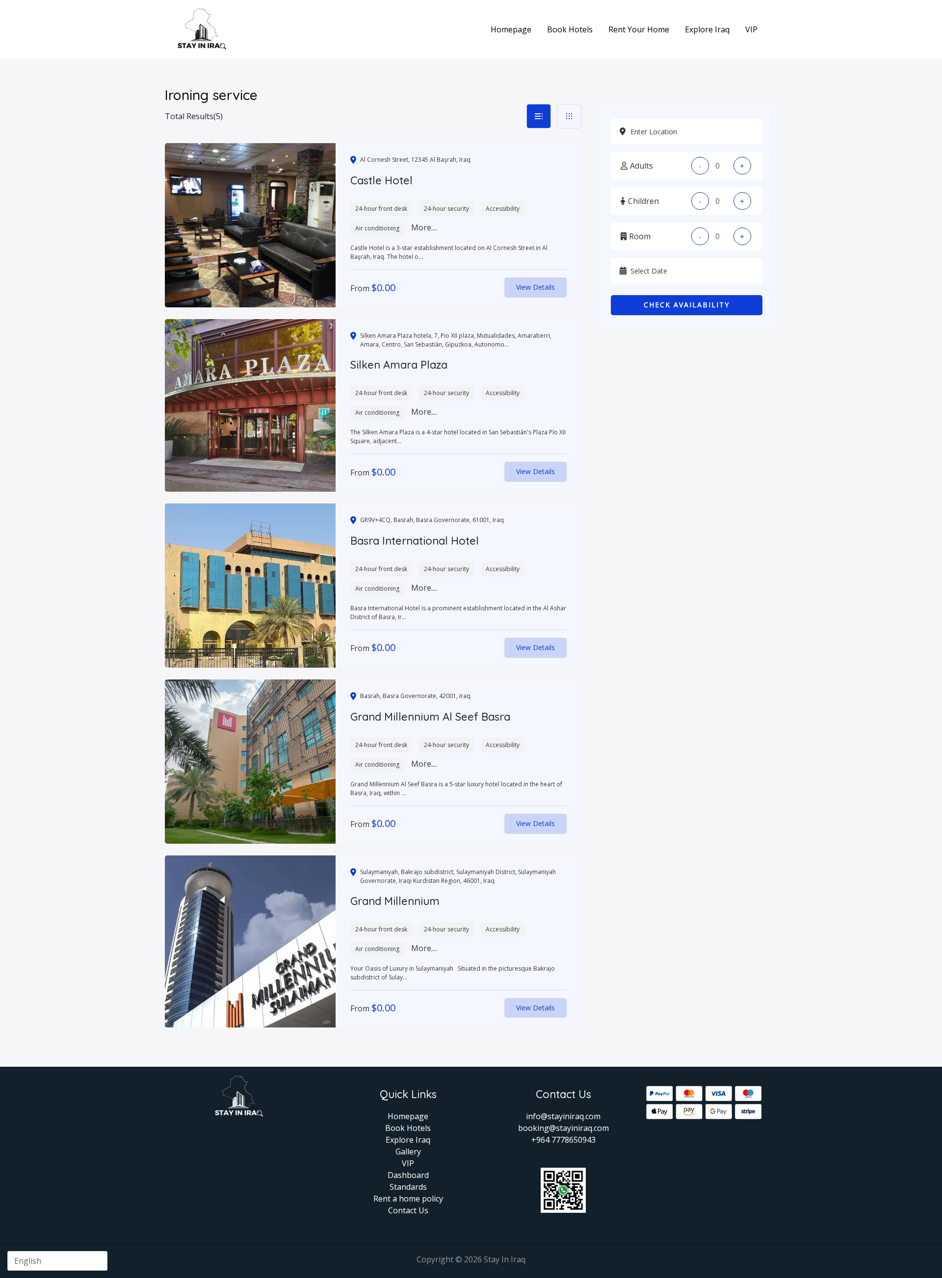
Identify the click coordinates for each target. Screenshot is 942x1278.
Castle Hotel (381, 180)
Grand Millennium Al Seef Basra (430, 717)
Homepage (511, 29)
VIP (751, 29)
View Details (535, 287)
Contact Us (408, 1210)
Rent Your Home (638, 29)
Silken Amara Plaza (398, 365)
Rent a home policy (408, 1198)
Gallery (408, 1151)
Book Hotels (570, 29)
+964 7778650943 (563, 1139)
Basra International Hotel (414, 541)
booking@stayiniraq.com (563, 1128)
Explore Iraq (707, 29)
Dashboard (408, 1175)
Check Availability (687, 304)
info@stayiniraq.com (563, 1116)
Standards (408, 1186)
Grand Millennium (395, 901)
